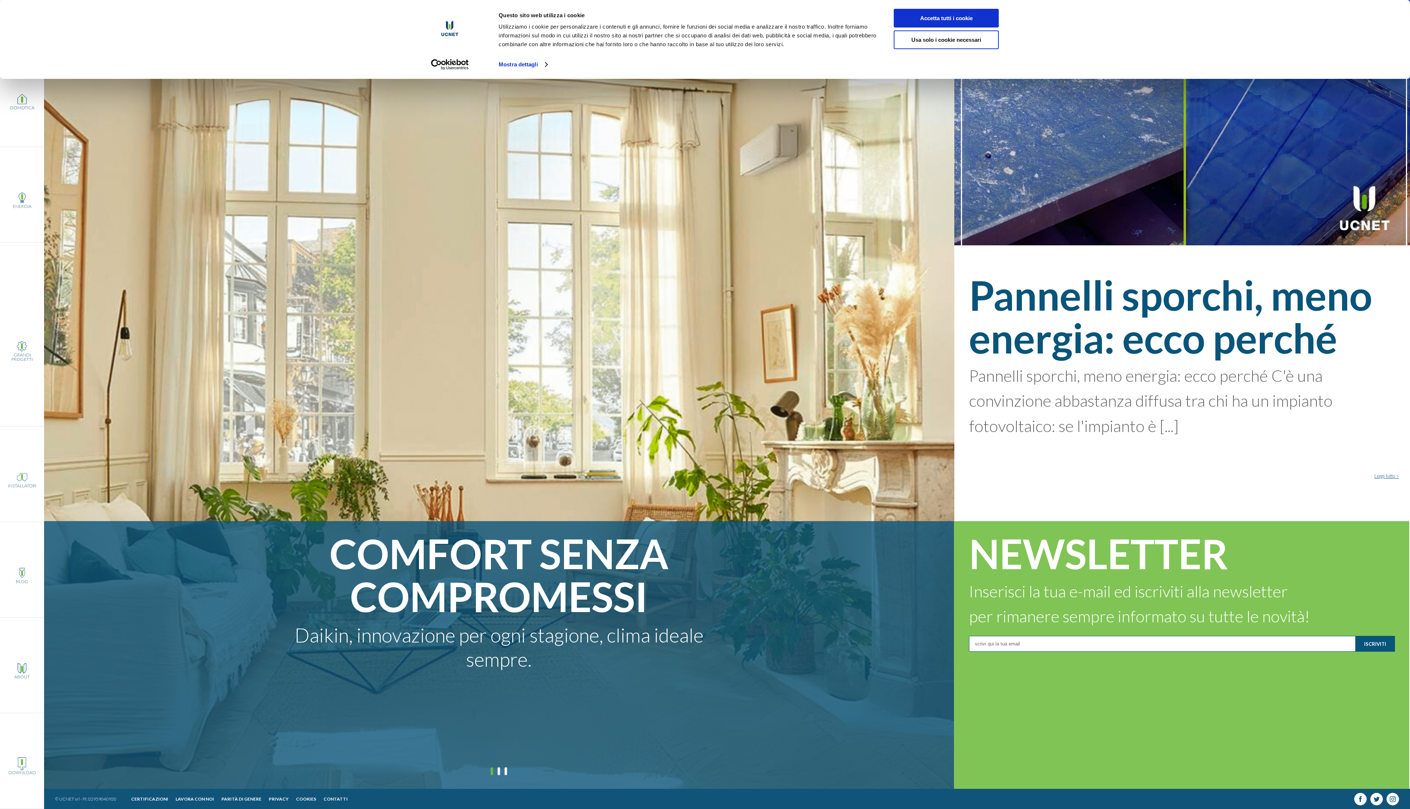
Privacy (279, 799)
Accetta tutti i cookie (946, 18)
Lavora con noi (195, 799)
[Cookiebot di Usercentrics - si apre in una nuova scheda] (450, 64)
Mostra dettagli (518, 64)
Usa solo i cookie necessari (946, 40)
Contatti (335, 799)
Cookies (306, 799)
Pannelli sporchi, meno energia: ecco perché (1170, 316)
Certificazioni (149, 799)
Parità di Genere (241, 799)
